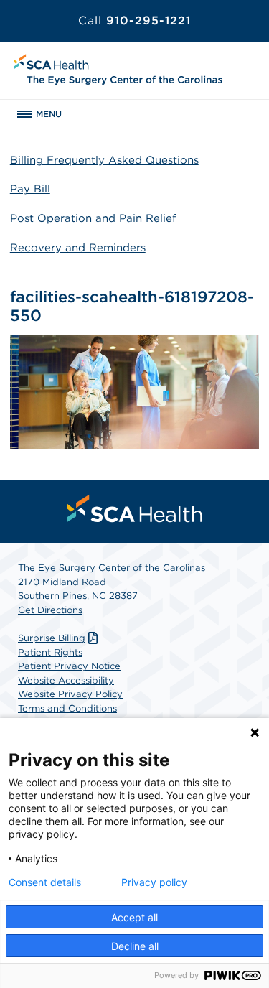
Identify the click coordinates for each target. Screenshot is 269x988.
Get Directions (50, 610)
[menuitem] (134, 508)
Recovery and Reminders (78, 247)
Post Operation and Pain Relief (93, 218)
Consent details (45, 882)
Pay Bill (30, 188)
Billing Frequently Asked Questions (104, 160)
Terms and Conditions (67, 708)
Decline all (135, 946)
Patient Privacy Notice (69, 666)
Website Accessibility (66, 680)
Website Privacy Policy (70, 694)
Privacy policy (154, 882)
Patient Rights (50, 652)
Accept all (134, 917)
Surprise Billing (51, 638)
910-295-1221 (134, 20)
